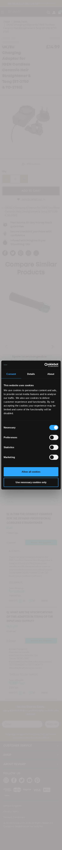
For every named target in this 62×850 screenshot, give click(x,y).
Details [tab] (31, 373)
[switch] (53, 437)
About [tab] (50, 373)
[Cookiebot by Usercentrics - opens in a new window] (44, 365)
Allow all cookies (31, 471)
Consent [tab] (11, 373)
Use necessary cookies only (31, 482)
